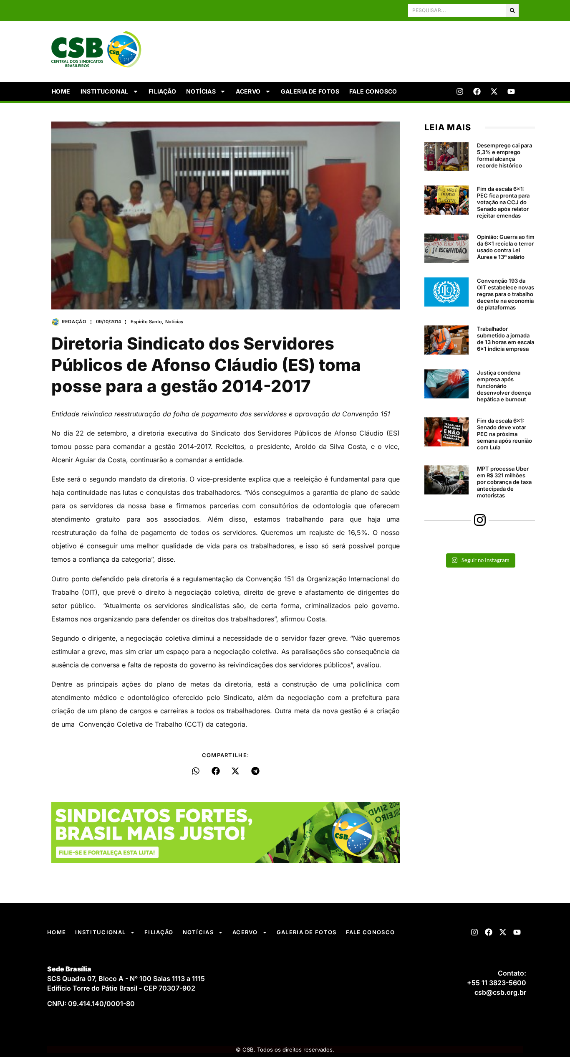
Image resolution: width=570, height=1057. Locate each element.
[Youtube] (511, 91)
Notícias (201, 91)
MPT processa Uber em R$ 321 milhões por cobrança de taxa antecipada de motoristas (504, 482)
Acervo (248, 91)
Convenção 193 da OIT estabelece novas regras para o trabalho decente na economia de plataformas (505, 294)
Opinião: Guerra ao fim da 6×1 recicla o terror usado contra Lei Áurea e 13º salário (506, 246)
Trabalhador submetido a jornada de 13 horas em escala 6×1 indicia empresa (505, 338)
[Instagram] (459, 91)
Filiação (162, 91)
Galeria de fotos (310, 91)
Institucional (105, 91)
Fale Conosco (373, 91)
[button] (196, 771)
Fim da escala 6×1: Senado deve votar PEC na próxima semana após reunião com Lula (504, 434)
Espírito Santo (146, 321)
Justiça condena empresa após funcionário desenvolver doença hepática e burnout (504, 386)
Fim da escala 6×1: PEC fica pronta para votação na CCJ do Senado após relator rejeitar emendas (503, 202)
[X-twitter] (494, 91)
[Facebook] (476, 91)
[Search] (512, 10)
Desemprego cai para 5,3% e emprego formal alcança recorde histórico (504, 155)
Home (61, 91)
